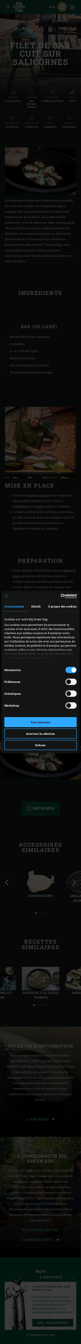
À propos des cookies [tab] (62, 606)
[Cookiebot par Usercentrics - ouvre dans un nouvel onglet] (59, 596)
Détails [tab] (36, 606)
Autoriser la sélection (40, 733)
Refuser (40, 745)
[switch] (71, 682)
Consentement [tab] (14, 606)
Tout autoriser (41, 722)
